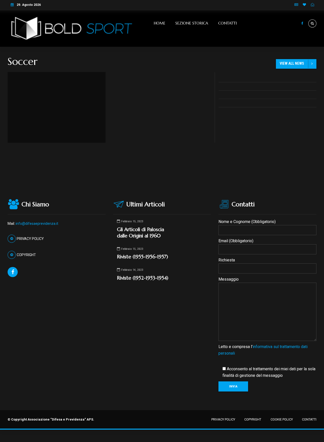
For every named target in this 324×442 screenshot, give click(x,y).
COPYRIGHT (252, 419)
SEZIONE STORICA (191, 23)
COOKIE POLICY (282, 419)
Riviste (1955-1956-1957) (142, 257)
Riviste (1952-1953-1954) (142, 278)
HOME (159, 23)
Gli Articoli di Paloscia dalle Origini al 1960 (140, 232)
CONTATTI (227, 23)
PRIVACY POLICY (223, 419)
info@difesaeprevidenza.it (37, 224)
